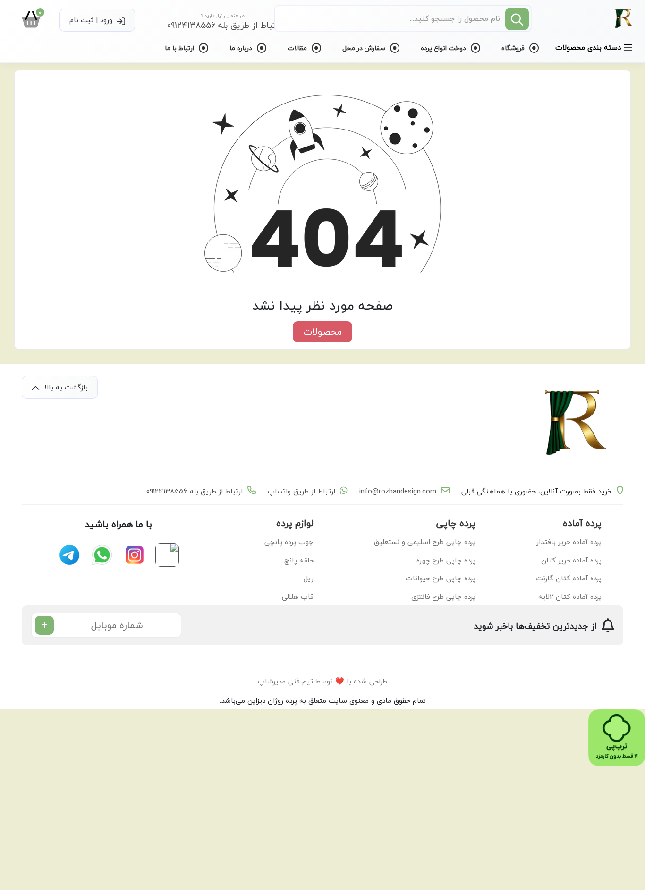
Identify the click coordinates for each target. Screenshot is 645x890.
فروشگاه (513, 48)
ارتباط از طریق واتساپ (301, 491)
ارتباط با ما (180, 48)
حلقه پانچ (299, 560)
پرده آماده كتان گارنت (569, 578)
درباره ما (241, 48)
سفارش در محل (364, 48)
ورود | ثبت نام (92, 20)
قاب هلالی (298, 596)
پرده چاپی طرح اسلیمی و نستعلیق (424, 542)
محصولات (322, 331)
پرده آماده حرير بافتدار (569, 542)
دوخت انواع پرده (444, 48)
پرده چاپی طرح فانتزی (443, 596)
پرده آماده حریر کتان (571, 560)
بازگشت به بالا (65, 387)
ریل (309, 578)
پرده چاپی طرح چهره (445, 560)
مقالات (298, 48)
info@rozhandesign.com (397, 491)
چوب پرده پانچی (289, 542)
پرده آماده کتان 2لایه (570, 596)
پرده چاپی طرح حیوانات (440, 578)
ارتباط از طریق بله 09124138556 (194, 491)
